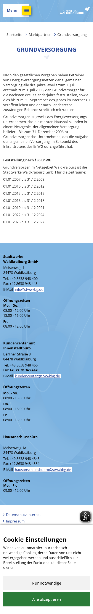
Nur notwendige (46, 583)
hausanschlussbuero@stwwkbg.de (43, 469)
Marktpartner (40, 34)
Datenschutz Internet (23, 514)
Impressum (15, 521)
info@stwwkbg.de (29, 289)
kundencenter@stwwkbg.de (37, 376)
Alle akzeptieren (46, 599)
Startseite (14, 34)
